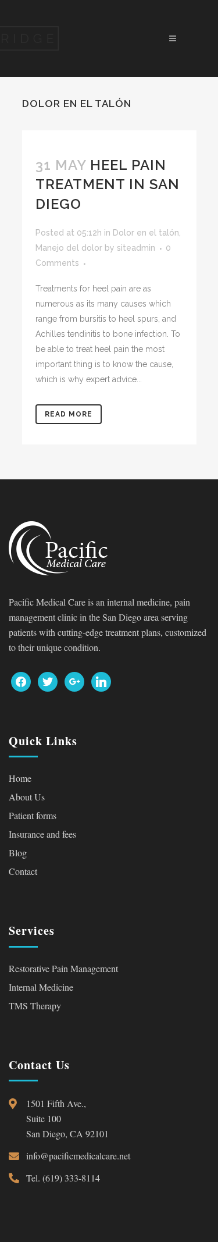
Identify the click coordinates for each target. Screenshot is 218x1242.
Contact (23, 871)
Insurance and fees (42, 834)
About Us (27, 797)
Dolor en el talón (146, 232)
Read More (68, 414)
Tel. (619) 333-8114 (63, 1178)
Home (20, 778)
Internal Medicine (41, 987)
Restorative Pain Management (63, 968)
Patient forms (32, 815)
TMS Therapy (35, 1005)
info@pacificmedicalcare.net (78, 1156)
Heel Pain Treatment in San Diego (107, 184)
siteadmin (136, 247)
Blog (18, 852)
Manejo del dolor (68, 247)
